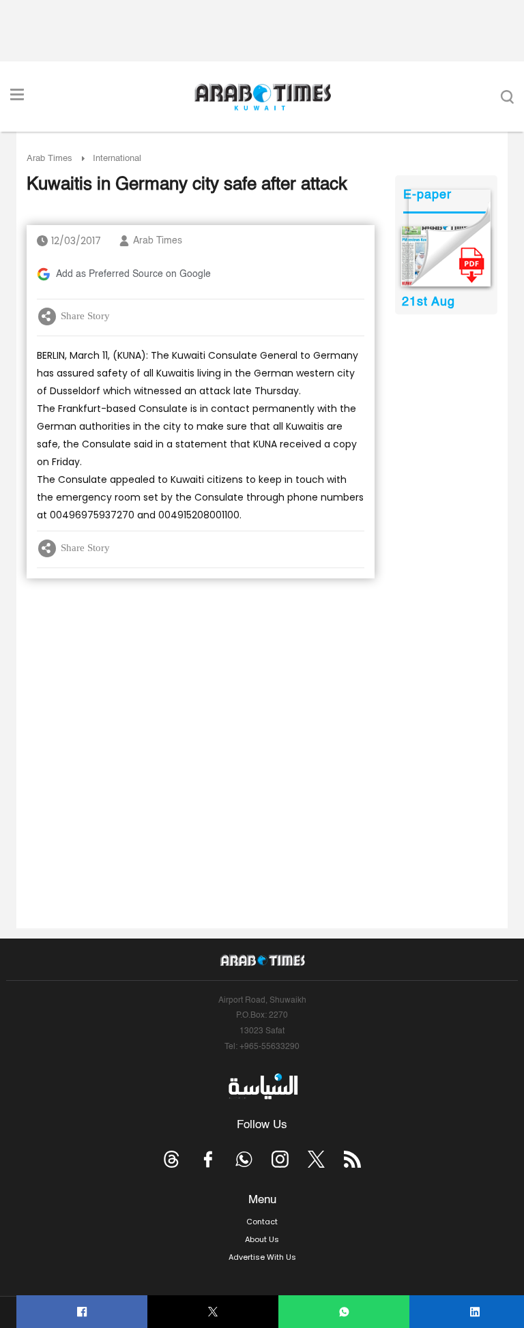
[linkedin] (475, 1312)
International (117, 158)
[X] (213, 1312)
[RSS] (352, 1159)
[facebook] (82, 1312)
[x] (316, 1159)
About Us (262, 1239)
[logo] (262, 96)
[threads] (171, 1159)
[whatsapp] (344, 1312)
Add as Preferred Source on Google (133, 274)
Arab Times (49, 158)
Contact (262, 1221)
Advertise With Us (262, 1257)
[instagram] (280, 1159)
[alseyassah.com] (262, 1086)
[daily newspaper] (446, 256)
